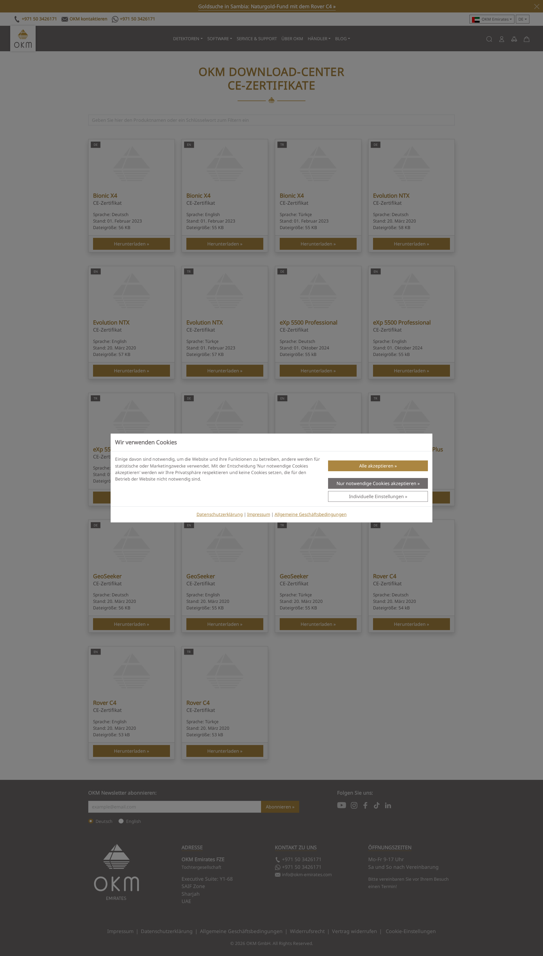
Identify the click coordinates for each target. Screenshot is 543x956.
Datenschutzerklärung (220, 514)
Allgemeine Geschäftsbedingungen (311, 514)
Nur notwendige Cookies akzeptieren (376, 483)
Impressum (258, 514)
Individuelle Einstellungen (376, 496)
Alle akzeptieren (376, 466)
